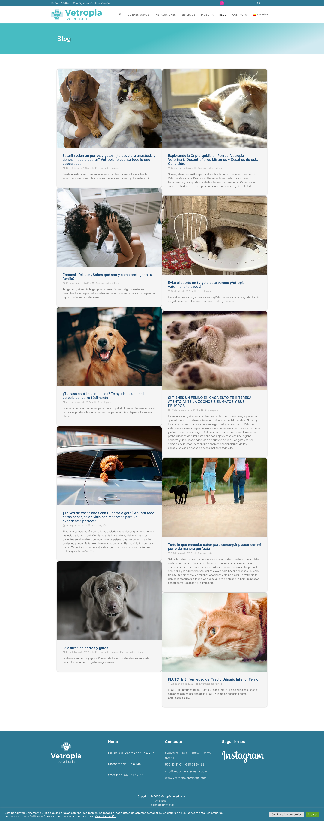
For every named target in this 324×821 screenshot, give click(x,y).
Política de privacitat (161, 804)
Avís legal (161, 800)
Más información (105, 816)
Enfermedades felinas (107, 283)
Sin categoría (205, 291)
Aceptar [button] (312, 814)
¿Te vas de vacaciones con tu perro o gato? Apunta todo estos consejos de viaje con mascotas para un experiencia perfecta (108, 517)
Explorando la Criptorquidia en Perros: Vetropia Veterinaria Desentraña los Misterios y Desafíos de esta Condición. (213, 160)
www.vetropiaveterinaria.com (186, 778)
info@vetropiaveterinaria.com (93, 3)
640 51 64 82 (133, 775)
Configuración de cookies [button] (287, 814)
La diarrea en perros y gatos (85, 648)
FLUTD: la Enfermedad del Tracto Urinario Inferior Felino (213, 679)
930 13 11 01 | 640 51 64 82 (184, 764)
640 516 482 (62, 3)
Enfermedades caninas (107, 168)
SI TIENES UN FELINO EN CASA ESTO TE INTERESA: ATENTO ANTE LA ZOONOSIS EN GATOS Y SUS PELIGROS (210, 402)
